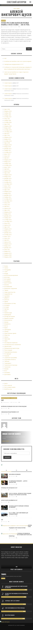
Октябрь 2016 (8, 165)
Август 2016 (7, 167)
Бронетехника (8, 283)
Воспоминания (8, 286)
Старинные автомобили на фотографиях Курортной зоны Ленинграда (20, 535)
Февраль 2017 (8, 159)
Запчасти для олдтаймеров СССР (9, 500)
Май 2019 (6, 133)
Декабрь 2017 (7, 148)
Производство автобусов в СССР (9, 488)
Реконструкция (8, 350)
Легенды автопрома (9, 316)
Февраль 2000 (8, 257)
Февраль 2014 (8, 212)
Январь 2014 (7, 214)
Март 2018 (7, 143)
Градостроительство (9, 292)
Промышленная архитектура (11, 348)
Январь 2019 (7, 139)
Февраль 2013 (8, 229)
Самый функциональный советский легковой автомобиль (16, 586)
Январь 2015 (7, 193)
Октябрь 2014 (8, 199)
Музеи (6, 327)
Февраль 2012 (8, 244)
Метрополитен (8, 320)
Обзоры (6, 331)
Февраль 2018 (8, 145)
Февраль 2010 (8, 253)
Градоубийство (8, 294)
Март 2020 (7, 124)
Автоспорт (7, 277)
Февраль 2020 (8, 126)
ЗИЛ (5, 58)
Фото (5, 370)
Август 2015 (7, 186)
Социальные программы (10, 357)
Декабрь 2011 (7, 247)
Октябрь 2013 (8, 219)
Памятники (7, 339)
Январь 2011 (7, 251)
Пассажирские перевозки (10, 342)
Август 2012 (7, 236)
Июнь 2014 (7, 204)
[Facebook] (2, 561)
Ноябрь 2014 (7, 197)
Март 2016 (7, 173)
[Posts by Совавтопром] (4, 425)
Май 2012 (6, 240)
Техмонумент (7, 363)
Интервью (7, 305)
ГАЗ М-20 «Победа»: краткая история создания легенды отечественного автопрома (20, 494)
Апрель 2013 (7, 225)
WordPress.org (8, 389)
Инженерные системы (10, 303)
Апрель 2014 (7, 208)
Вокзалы (6, 284)
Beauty (6, 266)
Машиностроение (9, 318)
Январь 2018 (7, 146)
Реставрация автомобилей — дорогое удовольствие (18, 481)
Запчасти (6, 299)
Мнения (3, 20)
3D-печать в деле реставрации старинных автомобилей (19, 506)
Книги (5, 311)
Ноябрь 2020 (7, 120)
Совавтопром (6, 26)
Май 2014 (6, 206)
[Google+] (5, 561)
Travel (5, 271)
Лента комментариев (9, 387)
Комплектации (8, 312)
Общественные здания (10, 333)
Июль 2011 (7, 249)
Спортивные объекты (10, 359)
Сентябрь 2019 (8, 131)
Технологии (7, 367)
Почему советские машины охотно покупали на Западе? (16, 594)
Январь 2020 (7, 128)
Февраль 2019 (8, 137)
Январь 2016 (7, 176)
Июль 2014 (7, 202)
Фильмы (6, 369)
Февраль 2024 (8, 111)
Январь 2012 (7, 246)
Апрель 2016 (7, 171)
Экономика (7, 372)
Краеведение (7, 314)
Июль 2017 (7, 156)
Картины (6, 309)
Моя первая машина (10, 615)
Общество (7, 335)
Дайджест (6, 297)
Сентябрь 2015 (8, 184)
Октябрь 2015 (8, 182)
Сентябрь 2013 (8, 221)
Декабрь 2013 (7, 216)
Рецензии (6, 355)
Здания (6, 301)
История (6, 307)
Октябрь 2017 (8, 152)
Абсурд (6, 273)
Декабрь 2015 (7, 178)
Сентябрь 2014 (8, 201)
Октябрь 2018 (8, 141)
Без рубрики (7, 281)
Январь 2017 (7, 161)
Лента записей (8, 385)
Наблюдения (7, 329)
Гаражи (6, 290)
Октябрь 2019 (8, 130)
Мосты (6, 326)
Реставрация (7, 354)
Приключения (7, 346)
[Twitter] (7, 561)
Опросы (6, 337)
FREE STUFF (5, 441)
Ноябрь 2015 (7, 180)
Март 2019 (7, 135)
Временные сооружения (10, 288)
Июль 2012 (7, 238)
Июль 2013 (7, 223)
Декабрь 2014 (7, 195)
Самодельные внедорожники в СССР (13, 64)
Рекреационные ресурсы (10, 352)
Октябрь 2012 (8, 234)
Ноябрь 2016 (7, 163)
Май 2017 (6, 158)
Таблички (6, 361)
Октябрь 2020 (8, 122)
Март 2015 (7, 189)
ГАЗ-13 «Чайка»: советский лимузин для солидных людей (18, 513)
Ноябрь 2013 (7, 217)
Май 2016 (6, 169)
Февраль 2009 (8, 255)
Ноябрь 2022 (7, 115)
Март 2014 (7, 210)
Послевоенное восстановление (12, 344)
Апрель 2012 (7, 242)
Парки (5, 341)
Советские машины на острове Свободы (15, 608)
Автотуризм (7, 279)
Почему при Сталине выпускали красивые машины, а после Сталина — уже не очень (15, 24)
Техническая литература (10, 365)
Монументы (7, 324)
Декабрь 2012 (7, 232)
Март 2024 (7, 109)
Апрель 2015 (7, 188)
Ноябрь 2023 (7, 113)
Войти (6, 383)
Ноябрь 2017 (7, 150)
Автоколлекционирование (11, 275)
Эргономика (7, 374)
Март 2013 (7, 227)
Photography (7, 269)
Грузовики (7, 296)
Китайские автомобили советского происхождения (17, 61)
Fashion (6, 268)
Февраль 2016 (8, 174)
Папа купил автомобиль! (15, 474)
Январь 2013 (7, 231)
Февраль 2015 (8, 191)
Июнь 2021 (7, 118)
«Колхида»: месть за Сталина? (12, 600)
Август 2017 (7, 154)
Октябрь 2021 (8, 116)
